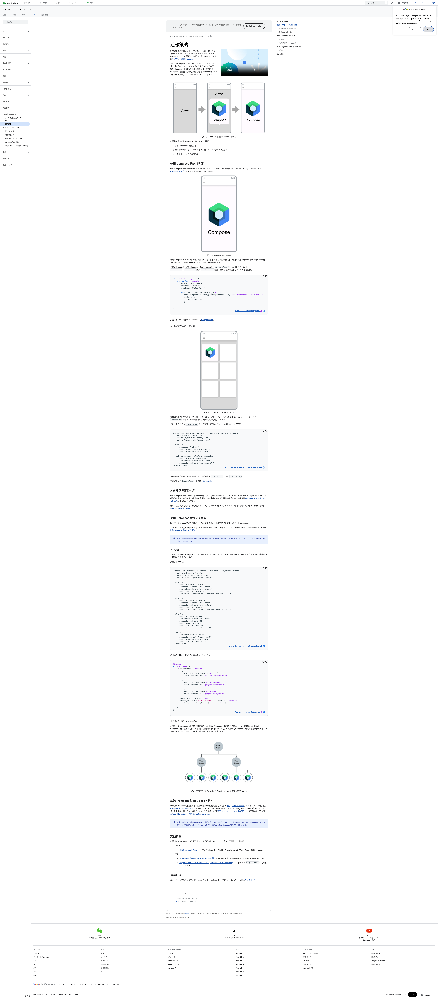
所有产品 (115, 984)
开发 (58, 3)
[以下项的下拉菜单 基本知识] (33, 2)
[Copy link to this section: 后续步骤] (183, 875)
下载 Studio (307, 964)
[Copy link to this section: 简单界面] (181, 549)
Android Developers (177, 36)
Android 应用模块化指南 (180, 508)
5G (102, 972)
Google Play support (378, 961)
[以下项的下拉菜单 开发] (63, 2)
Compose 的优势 (177, 171)
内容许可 (188, 914)
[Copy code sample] (266, 276)
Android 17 (240, 953)
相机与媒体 (105, 964)
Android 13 (240, 968)
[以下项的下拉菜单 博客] (96, 2)
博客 (91, 3)
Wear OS (171, 957)
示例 (23, 15)
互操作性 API (250, 880)
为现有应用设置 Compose (182, 59)
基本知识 (27, 3)
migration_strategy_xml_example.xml (245, 646)
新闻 (35, 968)
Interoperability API (209, 481)
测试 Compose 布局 (184, 541)
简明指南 (44, 15)
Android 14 (240, 964)
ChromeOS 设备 (174, 961)
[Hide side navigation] (27, 996)
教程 (14, 15)
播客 (35, 975)
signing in (179, 901)
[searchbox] (15, 22)
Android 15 (240, 961)
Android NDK (308, 968)
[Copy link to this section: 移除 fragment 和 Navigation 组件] (215, 801)
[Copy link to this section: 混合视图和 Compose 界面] (200, 721)
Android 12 (240, 972)
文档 (33, 15)
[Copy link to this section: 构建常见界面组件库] (197, 490)
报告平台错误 (375, 953)
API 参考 (306, 961)
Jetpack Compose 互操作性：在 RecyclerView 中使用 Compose (205, 863)
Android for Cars (174, 964)
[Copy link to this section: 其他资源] (183, 836)
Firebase (83, 984)
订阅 (412, 994)
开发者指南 (307, 957)
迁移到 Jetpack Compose (189, 850)
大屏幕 (170, 953)
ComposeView (207, 320)
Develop (7, 9)
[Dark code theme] (263, 276)
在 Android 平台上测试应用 (253, 539)
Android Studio (421, 3)
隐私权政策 (105, 968)
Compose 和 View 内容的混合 (182, 808)
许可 (45, 994)
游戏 (102, 953)
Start (428, 29)
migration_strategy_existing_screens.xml (243, 467)
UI (31, 9)
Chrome (72, 984)
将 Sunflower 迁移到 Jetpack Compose (195, 858)
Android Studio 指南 (310, 953)
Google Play (73, 3)
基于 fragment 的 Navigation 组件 (231, 811)
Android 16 (240, 957)
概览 (4, 15)
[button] (13, 31)
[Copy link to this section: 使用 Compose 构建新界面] (206, 164)
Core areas (20, 9)
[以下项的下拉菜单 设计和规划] (50, 2)
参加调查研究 (375, 964)
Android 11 (239, 975)
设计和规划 (43, 3)
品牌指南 (52, 994)
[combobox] (376, 3)
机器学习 (104, 957)
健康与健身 (105, 961)
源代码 (35, 964)
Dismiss (415, 29)
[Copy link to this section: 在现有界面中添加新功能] (197, 326)
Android (36, 953)
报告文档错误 (375, 957)
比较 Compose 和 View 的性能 (182, 530)
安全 (35, 961)
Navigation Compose (235, 806)
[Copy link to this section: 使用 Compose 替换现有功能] (208, 518)
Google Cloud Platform (99, 984)
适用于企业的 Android (41, 957)
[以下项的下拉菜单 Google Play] (81, 2)
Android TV (172, 968)
